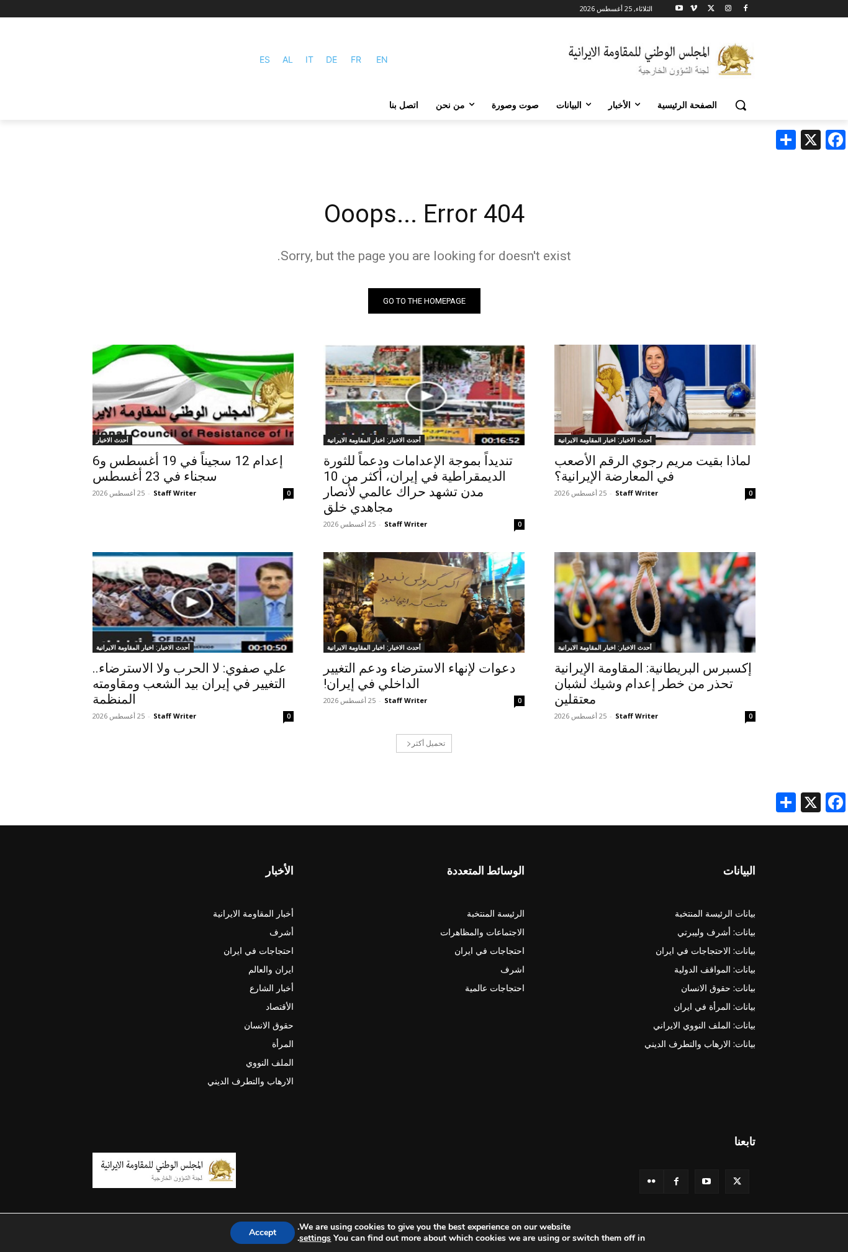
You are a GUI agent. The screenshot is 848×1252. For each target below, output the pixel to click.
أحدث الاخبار (112, 439)
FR (356, 59)
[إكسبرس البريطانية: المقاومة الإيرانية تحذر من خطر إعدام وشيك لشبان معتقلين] (655, 602)
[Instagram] (728, 9)
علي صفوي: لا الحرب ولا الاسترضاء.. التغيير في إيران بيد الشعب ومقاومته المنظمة (189, 684)
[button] (741, 105)
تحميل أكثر (428, 743)
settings (315, 1238)
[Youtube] (679, 9)
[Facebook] (745, 9)
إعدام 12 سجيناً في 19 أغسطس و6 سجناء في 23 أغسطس (187, 468)
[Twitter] (737, 1181)
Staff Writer (636, 492)
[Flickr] (651, 1181)
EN (382, 59)
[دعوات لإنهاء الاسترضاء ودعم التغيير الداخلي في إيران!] (424, 602)
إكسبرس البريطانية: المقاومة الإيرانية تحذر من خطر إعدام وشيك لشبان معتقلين (653, 684)
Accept (262, 1232)
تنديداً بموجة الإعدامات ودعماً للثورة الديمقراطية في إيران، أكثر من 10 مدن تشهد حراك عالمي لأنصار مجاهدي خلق (418, 484)
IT (309, 59)
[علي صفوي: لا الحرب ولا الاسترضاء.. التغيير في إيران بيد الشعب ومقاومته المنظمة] (193, 602)
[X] (711, 9)
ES (264, 59)
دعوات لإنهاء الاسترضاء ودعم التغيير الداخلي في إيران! (419, 676)
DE (331, 59)
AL (287, 59)
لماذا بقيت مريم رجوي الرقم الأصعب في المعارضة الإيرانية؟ (652, 468)
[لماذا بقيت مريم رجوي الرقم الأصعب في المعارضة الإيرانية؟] (655, 395)
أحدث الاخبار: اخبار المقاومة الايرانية (605, 439)
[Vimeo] (694, 9)
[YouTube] (707, 1181)
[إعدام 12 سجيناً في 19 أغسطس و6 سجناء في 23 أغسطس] (193, 395)
